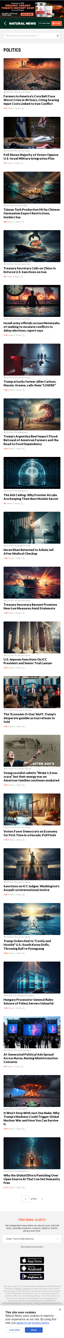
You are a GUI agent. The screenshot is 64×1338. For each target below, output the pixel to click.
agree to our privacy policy (33, 1323)
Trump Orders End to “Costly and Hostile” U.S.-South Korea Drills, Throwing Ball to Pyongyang (27, 944)
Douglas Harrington (25, 995)
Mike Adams (22, 432)
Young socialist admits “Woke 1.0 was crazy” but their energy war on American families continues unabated (31, 776)
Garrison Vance (23, 92)
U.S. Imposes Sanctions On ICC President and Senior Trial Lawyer (28, 661)
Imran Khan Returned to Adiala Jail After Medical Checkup (29, 551)
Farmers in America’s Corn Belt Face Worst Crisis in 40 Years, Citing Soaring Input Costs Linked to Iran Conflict (31, 100)
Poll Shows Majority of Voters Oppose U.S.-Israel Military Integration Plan (31, 156)
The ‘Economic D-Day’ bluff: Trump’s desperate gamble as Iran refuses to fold (30, 717)
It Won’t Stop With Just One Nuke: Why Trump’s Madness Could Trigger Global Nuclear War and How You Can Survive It (32, 1118)
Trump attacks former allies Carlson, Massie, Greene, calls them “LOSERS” (30, 383)
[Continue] (57, 1239)
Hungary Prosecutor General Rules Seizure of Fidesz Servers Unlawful (29, 1001)
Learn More (14, 1330)
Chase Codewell (24, 1050)
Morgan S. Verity (24, 546)
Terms (26, 1288)
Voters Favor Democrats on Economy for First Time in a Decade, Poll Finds (30, 833)
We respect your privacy (32, 1246)
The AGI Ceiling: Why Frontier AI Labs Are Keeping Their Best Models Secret (31, 497)
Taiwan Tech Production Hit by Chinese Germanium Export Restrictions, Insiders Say (32, 213)
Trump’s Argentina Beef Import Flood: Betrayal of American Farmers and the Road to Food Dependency (31, 440)
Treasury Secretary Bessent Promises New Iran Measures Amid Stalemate (30, 606)
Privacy (17, 1288)
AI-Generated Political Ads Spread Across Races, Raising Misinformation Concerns (31, 1058)
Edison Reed (22, 206)
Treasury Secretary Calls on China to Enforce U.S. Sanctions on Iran (30, 270)
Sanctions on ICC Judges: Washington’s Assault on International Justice (31, 888)
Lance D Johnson (24, 710)
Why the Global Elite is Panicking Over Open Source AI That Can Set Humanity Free (32, 1179)
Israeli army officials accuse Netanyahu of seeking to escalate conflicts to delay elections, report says (32, 326)
